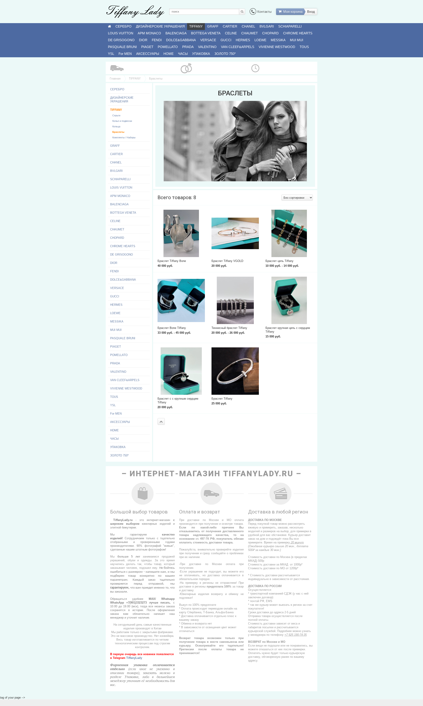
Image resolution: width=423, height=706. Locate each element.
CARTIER (230, 26)
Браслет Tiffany (222, 398)
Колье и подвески (122, 121)
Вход (311, 11)
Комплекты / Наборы (123, 137)
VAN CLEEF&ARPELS (237, 47)
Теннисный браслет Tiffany (229, 328)
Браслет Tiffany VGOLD (227, 261)
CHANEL (248, 26)
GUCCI (226, 40)
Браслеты (118, 132)
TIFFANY (196, 26)
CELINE (231, 33)
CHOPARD (270, 33)
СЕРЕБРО (123, 26)
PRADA (188, 47)
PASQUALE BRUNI (122, 47)
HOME (168, 54)
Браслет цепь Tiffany (279, 261)
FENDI (157, 40)
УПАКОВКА (201, 54)
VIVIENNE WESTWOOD (277, 47)
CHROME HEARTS (297, 33)
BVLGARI (267, 26)
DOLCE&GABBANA (181, 40)
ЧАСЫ (183, 54)
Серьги (116, 115)
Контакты (264, 11)
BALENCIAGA (176, 33)
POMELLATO (168, 47)
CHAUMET (249, 33)
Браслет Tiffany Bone (172, 261)
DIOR (143, 40)
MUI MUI (296, 40)
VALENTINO (207, 47)
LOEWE (260, 40)
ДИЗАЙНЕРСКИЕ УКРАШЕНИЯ (160, 26)
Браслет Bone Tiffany (172, 328)
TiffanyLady (134, 658)
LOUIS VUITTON (120, 33)
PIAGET (147, 47)
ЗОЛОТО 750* (225, 54)
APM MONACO (149, 33)
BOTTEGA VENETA (206, 33)
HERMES (243, 40)
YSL (111, 54)
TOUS (304, 47)
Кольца (116, 126)
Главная (115, 78)
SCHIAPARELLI (290, 26)
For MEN (125, 54)
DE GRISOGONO (121, 40)
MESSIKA (278, 40)
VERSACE (208, 40)
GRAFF (212, 26)
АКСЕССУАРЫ (147, 54)
